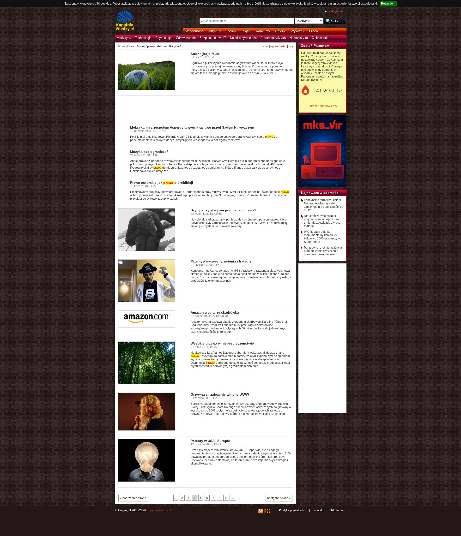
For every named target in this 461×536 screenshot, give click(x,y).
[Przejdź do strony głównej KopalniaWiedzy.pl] (125, 21)
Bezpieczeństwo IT (213, 38)
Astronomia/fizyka (273, 38)
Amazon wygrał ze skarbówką (215, 312)
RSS (267, 511)
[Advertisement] (205, 109)
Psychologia (163, 38)
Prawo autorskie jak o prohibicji (161, 183)
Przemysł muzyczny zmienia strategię (221, 261)
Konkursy (263, 31)
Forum (231, 31)
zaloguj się (336, 11)
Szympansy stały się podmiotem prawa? (223, 210)
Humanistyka (299, 38)
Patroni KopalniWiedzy (322, 106)
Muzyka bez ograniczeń (149, 152)
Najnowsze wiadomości (320, 193)
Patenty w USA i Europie (210, 441)
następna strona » (279, 498)
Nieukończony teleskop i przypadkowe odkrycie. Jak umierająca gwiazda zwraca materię (322, 221)
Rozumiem (388, 3)
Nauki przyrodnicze (243, 38)
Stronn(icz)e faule (205, 54)
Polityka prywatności (292, 510)
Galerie (280, 31)
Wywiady (297, 31)
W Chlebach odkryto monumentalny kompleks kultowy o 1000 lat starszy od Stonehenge (322, 237)
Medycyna (124, 38)
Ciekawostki (320, 38)
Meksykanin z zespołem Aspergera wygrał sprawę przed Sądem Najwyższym (192, 127)
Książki (246, 31)
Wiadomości (195, 31)
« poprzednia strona (133, 498)
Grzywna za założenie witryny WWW (220, 394)
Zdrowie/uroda (186, 38)
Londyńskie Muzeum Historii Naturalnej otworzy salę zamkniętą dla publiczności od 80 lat (323, 205)
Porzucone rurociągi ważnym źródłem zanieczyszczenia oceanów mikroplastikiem (323, 251)
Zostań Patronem (315, 46)
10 (233, 498)
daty (291, 46)
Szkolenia (336, 510)
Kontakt (318, 510)
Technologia (143, 38)
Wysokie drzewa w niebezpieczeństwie (222, 343)
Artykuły (215, 31)
